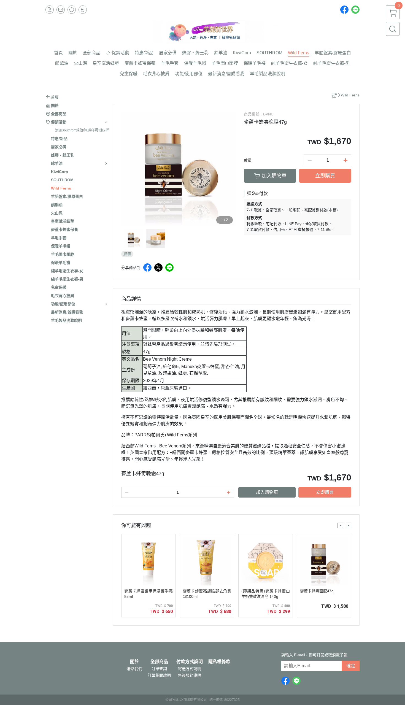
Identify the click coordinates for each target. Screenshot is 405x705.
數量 (248, 160)
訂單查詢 (159, 669)
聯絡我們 (134, 669)
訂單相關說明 (159, 675)
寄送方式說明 (189, 669)
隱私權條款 (219, 662)
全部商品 (159, 662)
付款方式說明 (189, 662)
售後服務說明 (189, 675)
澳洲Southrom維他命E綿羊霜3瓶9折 (82, 130)
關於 (134, 662)
